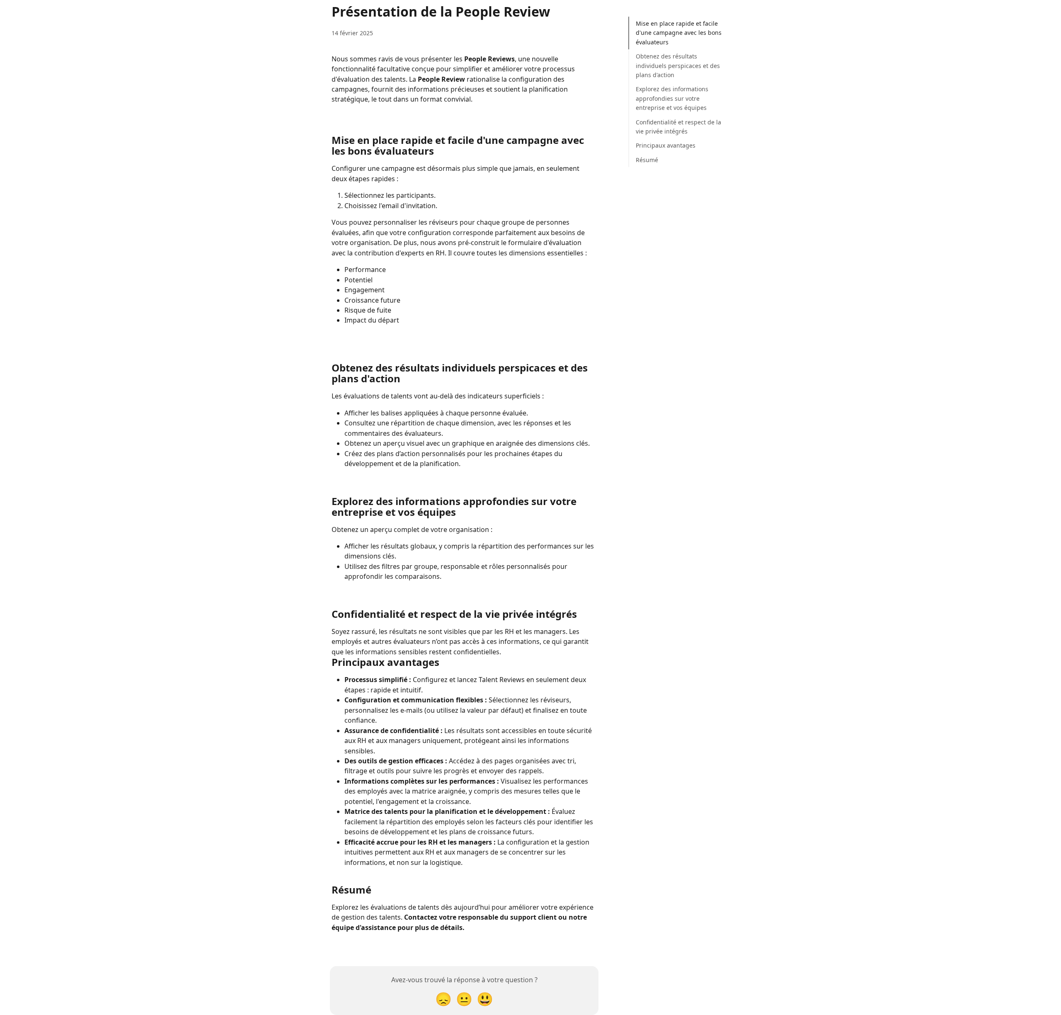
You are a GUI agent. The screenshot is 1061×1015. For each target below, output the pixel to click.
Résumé (647, 160)
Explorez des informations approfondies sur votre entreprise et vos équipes (672, 98)
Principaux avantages (665, 145)
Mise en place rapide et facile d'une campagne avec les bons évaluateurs (679, 32)
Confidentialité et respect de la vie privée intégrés (678, 126)
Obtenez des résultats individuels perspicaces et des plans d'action (678, 65)
